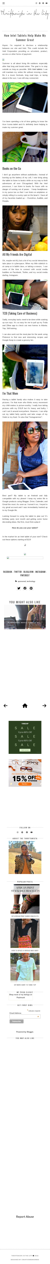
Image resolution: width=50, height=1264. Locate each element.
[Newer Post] (5, 706)
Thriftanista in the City (22, 1255)
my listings (25, 994)
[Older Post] (44, 706)
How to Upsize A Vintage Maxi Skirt (25, 950)
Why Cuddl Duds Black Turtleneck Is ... (24, 622)
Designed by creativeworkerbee (25, 1259)
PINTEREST (25, 575)
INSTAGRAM (40, 571)
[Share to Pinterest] (31, 588)
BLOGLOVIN (28, 571)
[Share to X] (18, 588)
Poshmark (21, 997)
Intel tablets (37, 69)
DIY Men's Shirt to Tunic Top (25, 985)
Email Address (24, 1013)
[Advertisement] (25, 669)
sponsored (22, 581)
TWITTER (18, 571)
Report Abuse (25, 1216)
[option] (25, 617)
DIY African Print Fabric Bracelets (25, 916)
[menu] (4, 3)
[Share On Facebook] (25, 588)
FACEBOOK (7, 571)
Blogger (30, 1032)
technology (31, 581)
